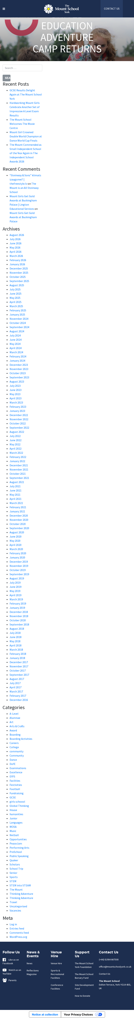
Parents (12, 980)
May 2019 (15, 591)
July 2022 (15, 436)
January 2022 (17, 461)
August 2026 (17, 235)
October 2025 (18, 277)
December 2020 (19, 515)
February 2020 (18, 553)
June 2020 (15, 536)
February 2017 (18, 695)
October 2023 (18, 373)
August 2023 (17, 381)
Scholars (15, 864)
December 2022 (19, 415)
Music (13, 831)
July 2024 (15, 335)
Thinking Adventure (21, 893)
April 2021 (15, 499)
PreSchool (16, 852)
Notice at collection (45, 1014)
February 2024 (18, 356)
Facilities (15, 780)
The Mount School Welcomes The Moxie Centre (22, 124)
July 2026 (15, 239)
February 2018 (18, 653)
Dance (13, 759)
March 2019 (16, 599)
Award (13, 730)
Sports (14, 877)
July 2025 (15, 289)
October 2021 (18, 473)
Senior (13, 873)
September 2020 (19, 528)
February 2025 (18, 310)
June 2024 (15, 339)
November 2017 (19, 666)
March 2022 (16, 452)
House (13, 810)
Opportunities (18, 839)
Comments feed (19, 932)
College (14, 747)
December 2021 (19, 465)
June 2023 (15, 390)
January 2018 (17, 658)
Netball (14, 835)
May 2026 (15, 247)
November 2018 (19, 616)
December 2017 (19, 662)
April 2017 (15, 687)
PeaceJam (16, 843)
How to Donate (82, 995)
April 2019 (15, 595)
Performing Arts (19, 847)
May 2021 (15, 494)
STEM (13, 881)
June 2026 (15, 243)
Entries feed (17, 928)
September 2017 (19, 674)
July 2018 (15, 633)
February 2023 (18, 406)
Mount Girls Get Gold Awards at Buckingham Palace (23, 217)
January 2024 (17, 360)
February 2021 (18, 507)
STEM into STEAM (20, 885)
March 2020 (16, 549)
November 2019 (19, 566)
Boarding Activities (21, 738)
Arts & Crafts (17, 726)
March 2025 (16, 306)
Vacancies (15, 910)
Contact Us (104, 973)
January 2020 (17, 557)
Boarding (15, 734)
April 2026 (15, 251)
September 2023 (19, 377)
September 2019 (19, 574)
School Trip (16, 868)
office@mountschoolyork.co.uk (115, 966)
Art (11, 722)
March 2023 (16, 402)
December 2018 (19, 612)
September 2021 (19, 478)
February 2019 (18, 603)
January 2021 (17, 511)
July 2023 (15, 385)
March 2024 (16, 352)
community (16, 751)
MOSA (13, 826)
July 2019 (15, 582)
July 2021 (15, 486)
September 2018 (19, 624)
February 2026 (18, 260)
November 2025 (19, 272)
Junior (13, 818)
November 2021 (19, 469)
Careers (14, 743)
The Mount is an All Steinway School (24, 188)
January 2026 (17, 264)
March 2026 (16, 256)
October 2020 (18, 524)
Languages (16, 822)
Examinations (18, 768)
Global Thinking (19, 805)
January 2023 (17, 411)
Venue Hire (56, 963)
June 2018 (15, 637)
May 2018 (15, 641)
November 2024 (19, 318)
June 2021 (15, 490)
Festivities (16, 785)
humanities (16, 814)
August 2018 (17, 628)
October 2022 (18, 423)
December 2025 (19, 268)
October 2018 (18, 620)
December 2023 (19, 364)
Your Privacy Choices (78, 1014)
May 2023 (15, 394)
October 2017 (18, 670)
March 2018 (16, 649)
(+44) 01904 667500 (108, 959)
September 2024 (19, 327)
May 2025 (15, 297)
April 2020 (15, 545)
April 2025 (15, 302)
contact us (112, 8)
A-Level (14, 713)
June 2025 (15, 293)
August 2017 (17, 679)
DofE (13, 764)
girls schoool (17, 801)
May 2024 (15, 344)
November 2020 (19, 519)
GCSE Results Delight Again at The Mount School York (26, 94)
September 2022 (19, 427)
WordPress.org (18, 937)
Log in (13, 924)
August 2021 (17, 482)
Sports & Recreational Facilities (57, 974)
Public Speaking (19, 856)
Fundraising (17, 793)
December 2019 (19, 561)
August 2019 (17, 578)
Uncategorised (18, 906)
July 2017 (15, 683)
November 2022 (19, 419)
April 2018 (15, 645)
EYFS (12, 776)
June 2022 (15, 440)
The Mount (16, 889)
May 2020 (15, 540)
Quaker (14, 860)
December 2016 (19, 700)
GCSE (13, 797)
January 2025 (17, 314)
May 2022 (15, 444)
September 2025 (19, 281)
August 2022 (17, 431)
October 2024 (18, 323)
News (29, 963)
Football (15, 789)
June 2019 (15, 586)
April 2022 (15, 448)
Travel (13, 902)
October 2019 (18, 570)
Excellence (16, 772)
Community (17, 755)
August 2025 (17, 285)
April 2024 (15, 348)
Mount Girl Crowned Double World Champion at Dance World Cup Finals (26, 136)
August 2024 (17, 331)
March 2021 (16, 503)
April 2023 (15, 398)
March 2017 (16, 691)
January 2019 (17, 607)
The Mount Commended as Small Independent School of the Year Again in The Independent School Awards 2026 (26, 153)
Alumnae (15, 718)
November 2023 (19, 369)
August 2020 (17, 532)
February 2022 (18, 457)
